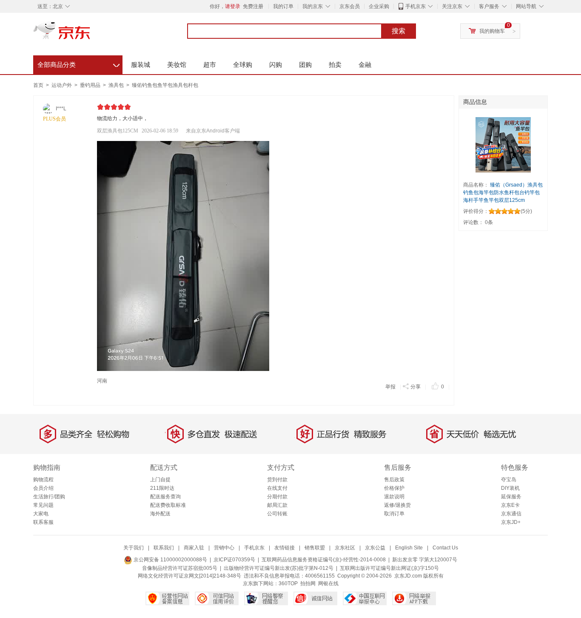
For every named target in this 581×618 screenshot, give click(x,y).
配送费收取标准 (168, 505)
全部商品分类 (78, 63)
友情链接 (284, 548)
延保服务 (511, 497)
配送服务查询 (165, 497)
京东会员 (349, 6)
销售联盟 (315, 548)
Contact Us (445, 548)
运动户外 (62, 85)
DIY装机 (510, 488)
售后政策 (394, 480)
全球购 (242, 64)
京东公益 (375, 548)
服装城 (140, 64)
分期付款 (277, 497)
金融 (365, 64)
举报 (390, 387)
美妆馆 (176, 64)
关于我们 (133, 548)
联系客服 (43, 522)
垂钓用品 (91, 85)
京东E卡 (510, 505)
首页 (38, 85)
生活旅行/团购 (49, 497)
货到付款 (277, 480)
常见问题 (43, 505)
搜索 (398, 30)
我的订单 (283, 6)
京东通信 (511, 514)
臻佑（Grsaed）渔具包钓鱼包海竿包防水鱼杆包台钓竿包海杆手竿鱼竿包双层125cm (503, 192)
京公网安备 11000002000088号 (169, 560)
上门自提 (160, 480)
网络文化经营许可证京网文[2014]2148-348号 (189, 576)
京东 (90, 34)
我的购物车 (492, 31)
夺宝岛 (508, 480)
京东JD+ (511, 522)
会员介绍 (43, 488)
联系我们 (164, 548)
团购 (305, 64)
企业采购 (379, 6)
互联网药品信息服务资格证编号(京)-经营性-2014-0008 (324, 560)
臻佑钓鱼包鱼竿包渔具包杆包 (165, 85)
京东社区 (345, 548)
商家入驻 (194, 548)
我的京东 (312, 6)
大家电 (40, 514)
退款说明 (394, 497)
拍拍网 (308, 583)
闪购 (275, 64)
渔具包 (116, 85)
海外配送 (160, 514)
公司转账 (277, 514)
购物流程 (43, 480)
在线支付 (277, 488)
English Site (409, 548)
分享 (415, 387)
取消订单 (394, 514)
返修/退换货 (397, 505)
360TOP (288, 583)
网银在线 (328, 583)
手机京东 (415, 6)
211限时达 (162, 488)
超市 (209, 64)
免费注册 (253, 6)
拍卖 (335, 64)
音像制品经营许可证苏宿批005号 (179, 568)
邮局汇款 (277, 505)
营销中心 (224, 548)
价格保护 (394, 488)
